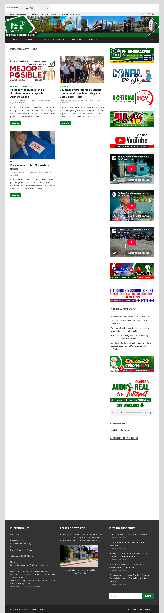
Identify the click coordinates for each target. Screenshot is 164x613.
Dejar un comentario (17, 103)
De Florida (14, 86)
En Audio (53, 14)
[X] (142, 14)
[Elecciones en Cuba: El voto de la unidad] (32, 146)
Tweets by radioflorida (119, 430)
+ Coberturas (74, 40)
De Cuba (13, 162)
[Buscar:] (131, 596)
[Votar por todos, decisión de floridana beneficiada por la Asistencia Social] (32, 70)
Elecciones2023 (26, 86)
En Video (44, 14)
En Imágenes (34, 14)
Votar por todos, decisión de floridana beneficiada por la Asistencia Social (27, 93)
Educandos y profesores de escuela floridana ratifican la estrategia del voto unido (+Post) (80, 93)
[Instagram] (149, 14)
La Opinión (58, 40)
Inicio (15, 40)
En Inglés (92, 40)
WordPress (141, 609)
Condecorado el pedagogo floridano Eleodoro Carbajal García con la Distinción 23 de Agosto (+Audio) (131, 346)
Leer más (14, 122)
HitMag (150, 609)
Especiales (44, 40)
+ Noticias (27, 40)
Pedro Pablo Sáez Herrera (40, 100)
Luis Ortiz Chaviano (87, 100)
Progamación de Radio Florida (69, 14)
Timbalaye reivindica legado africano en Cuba (130, 316)
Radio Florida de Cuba (34, 609)
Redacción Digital (36, 172)
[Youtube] (152, 14)
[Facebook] (146, 14)
